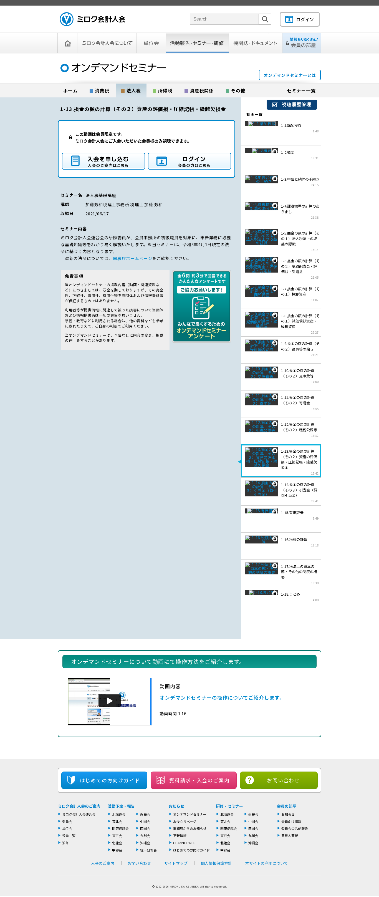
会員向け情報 (291, 821)
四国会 (145, 828)
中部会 (117, 850)
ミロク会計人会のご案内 (79, 806)
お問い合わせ (283, 780)
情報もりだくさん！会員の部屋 (301, 43)
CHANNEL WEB (184, 842)
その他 (238, 90)
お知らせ (176, 806)
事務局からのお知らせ (189, 828)
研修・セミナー (229, 806)
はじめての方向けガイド (191, 850)
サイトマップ (176, 863)
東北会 (117, 821)
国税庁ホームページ (132, 258)
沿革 (65, 842)
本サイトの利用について (266, 863)
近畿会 (145, 814)
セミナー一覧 (301, 90)
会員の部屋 (286, 806)
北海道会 (118, 814)
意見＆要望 (289, 835)
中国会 (145, 821)
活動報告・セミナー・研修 (197, 43)
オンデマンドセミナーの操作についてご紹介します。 (222, 697)
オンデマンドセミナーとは (290, 75)
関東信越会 (120, 828)
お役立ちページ (184, 821)
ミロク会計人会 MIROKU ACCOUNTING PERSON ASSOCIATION (92, 19)
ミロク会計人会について (107, 43)
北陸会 (117, 842)
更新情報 (179, 835)
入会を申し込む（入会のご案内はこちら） (103, 161)
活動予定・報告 (121, 806)
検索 (265, 24)
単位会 (151, 43)
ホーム (70, 90)
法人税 (134, 90)
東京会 (117, 835)
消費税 (102, 90)
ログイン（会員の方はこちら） (189, 161)
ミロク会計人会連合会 (78, 814)
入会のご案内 (102, 863)
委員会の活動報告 (294, 828)
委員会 (67, 821)
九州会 (145, 835)
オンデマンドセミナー (189, 814)
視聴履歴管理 (297, 104)
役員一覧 (68, 835)
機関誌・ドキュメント (255, 43)
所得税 (165, 90)
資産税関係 (202, 90)
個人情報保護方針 (216, 863)
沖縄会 (145, 842)
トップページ (67, 43)
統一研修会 (148, 850)
